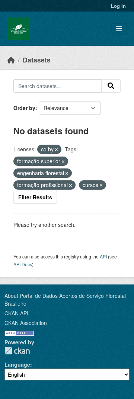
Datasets (37, 59)
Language (17, 364)
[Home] (11, 59)
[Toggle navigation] (119, 28)
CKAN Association (25, 322)
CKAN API (16, 313)
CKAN (17, 351)
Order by (24, 108)
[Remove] (56, 149)
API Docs (22, 264)
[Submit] (111, 86)
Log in (118, 5)
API (103, 256)
